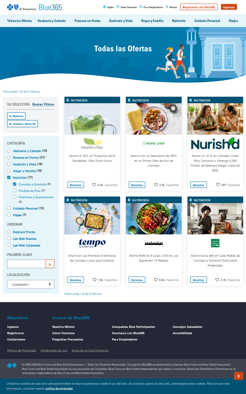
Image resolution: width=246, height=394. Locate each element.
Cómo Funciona (63, 333)
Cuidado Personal (207, 21)
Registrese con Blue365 (199, 7)
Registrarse (15, 333)
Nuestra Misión (63, 327)
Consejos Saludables (187, 327)
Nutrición (179, 21)
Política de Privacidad (21, 350)
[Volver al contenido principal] (221, 375)
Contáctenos (16, 339)
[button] (104, 185)
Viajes (233, 21)
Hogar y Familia (152, 21)
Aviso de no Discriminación (90, 350)
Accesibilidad (182, 333)
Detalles (75, 185)
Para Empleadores (125, 339)
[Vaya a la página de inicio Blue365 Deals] (34, 7)
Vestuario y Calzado (52, 21)
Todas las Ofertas (19, 21)
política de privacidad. (59, 388)
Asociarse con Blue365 (128, 333)
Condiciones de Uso (54, 350)
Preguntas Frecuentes (67, 339)
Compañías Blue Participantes (133, 327)
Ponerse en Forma (87, 21)
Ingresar (229, 7)
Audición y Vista (121, 21)
